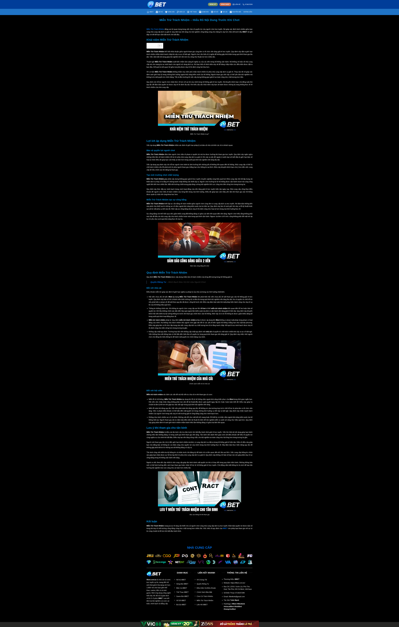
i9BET (151, 12)
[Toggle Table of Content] (158, 46)
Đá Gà (225, 12)
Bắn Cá (182, 12)
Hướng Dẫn (247, 12)
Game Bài (205, 12)
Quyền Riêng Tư (158, 282)
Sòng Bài (171, 12)
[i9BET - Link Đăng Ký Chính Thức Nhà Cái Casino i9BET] (157, 4)
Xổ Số (216, 12)
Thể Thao (193, 12)
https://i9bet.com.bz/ (238, 583)
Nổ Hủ (160, 12)
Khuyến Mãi (236, 12)
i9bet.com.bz (151, 580)
